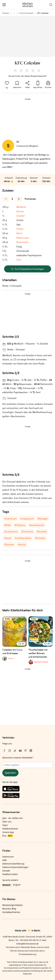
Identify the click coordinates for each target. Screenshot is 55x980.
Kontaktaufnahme (11, 912)
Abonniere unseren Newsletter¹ (17, 757)
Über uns (6, 821)
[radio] (15, 70)
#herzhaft (42, 531)
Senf (18, 259)
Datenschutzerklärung (13, 863)
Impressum (8, 856)
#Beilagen (42, 518)
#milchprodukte (23, 538)
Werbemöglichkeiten (12, 905)
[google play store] (27, 796)
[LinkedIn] (31, 751)
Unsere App (8, 832)
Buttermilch (22, 242)
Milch (19, 233)
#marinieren (10, 518)
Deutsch (6, 884)
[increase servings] (18, 199)
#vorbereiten (11, 531)
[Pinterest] (25, 751)
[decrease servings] (5, 199)
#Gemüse (40, 538)
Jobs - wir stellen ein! (12, 818)
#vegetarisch (27, 518)
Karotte (20, 211)
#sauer (7, 538)
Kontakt (6, 870)
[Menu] (4, 4)
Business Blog (9, 908)
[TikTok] (15, 751)
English (16, 884)
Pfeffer (19, 229)
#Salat (7, 525)
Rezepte (5, 13)
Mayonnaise (22, 237)
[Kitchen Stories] (27, 4)
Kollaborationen (10, 828)
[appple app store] (27, 789)
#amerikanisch (36, 525)
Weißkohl (21, 207)
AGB (4, 860)
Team (5, 825)
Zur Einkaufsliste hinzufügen (29, 269)
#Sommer (9, 544)
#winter (22, 544)
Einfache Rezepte (26, 13)
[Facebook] (4, 751)
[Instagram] (10, 751)
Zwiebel (20, 215)
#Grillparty (20, 525)
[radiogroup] (27, 71)
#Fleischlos (27, 531)
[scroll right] (52, 631)
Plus (7, 835)
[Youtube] (20, 751)
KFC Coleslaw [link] (42, 13)
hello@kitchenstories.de (27, 943)
